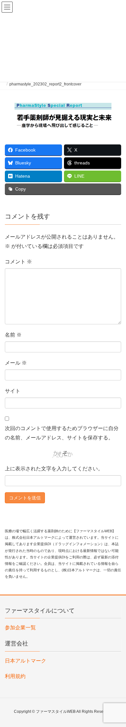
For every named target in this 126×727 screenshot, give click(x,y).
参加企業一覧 (20, 627)
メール (16, 363)
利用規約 (15, 676)
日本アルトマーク (25, 660)
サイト (12, 391)
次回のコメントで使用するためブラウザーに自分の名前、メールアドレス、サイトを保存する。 (62, 433)
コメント (18, 261)
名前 (13, 335)
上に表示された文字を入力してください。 (54, 468)
